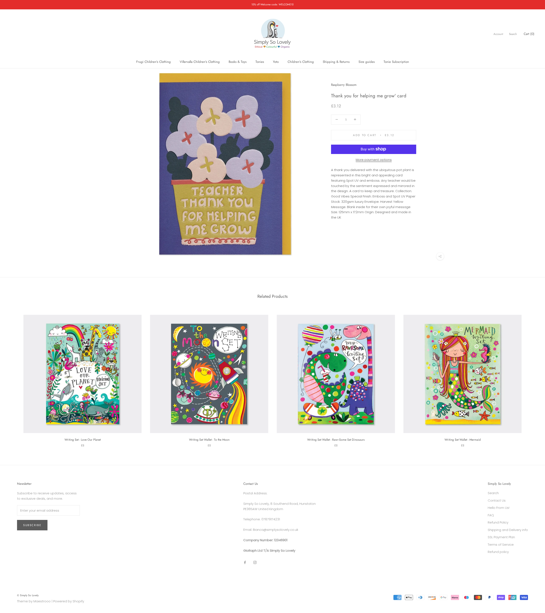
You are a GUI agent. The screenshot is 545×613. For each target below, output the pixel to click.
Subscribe (32, 525)
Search (513, 34)
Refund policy (498, 552)
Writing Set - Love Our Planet (83, 439)
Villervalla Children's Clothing (200, 61)
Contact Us (497, 500)
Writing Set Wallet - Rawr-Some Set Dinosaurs (336, 439)
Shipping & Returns (336, 61)
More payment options (374, 159)
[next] (531, 376)
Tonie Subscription (396, 61)
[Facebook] (245, 562)
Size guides (367, 61)
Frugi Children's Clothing (153, 61)
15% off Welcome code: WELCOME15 (272, 4)
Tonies (259, 61)
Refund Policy (498, 522)
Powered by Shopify (68, 601)
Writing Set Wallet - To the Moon (209, 439)
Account (498, 34)
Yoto (276, 61)
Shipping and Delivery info (508, 530)
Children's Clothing (301, 61)
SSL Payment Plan (501, 537)
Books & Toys (238, 61)
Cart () (529, 34)
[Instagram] (255, 562)
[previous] (13, 376)
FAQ (491, 515)
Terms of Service (501, 544)
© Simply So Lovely (28, 595)
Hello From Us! (498, 507)
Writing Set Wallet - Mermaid (463, 439)
